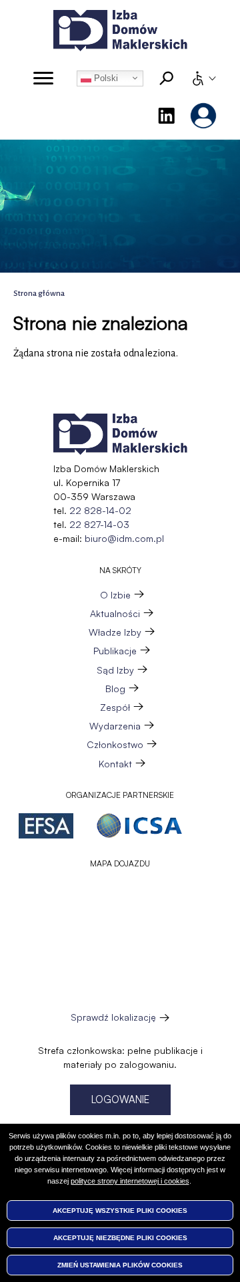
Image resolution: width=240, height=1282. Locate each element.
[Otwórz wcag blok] (203, 78)
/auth (203, 115)
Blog (115, 688)
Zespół (115, 707)
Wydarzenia (115, 725)
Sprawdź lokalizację (114, 1017)
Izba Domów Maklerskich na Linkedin (166, 116)
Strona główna (39, 293)
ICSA (139, 825)
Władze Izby (115, 632)
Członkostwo (115, 744)
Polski (104, 78)
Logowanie (120, 1099)
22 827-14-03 (99, 524)
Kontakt (115, 763)
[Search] (166, 78)
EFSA (46, 825)
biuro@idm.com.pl (124, 538)
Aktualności (115, 613)
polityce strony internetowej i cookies (130, 1181)
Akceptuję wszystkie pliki (120, 1210)
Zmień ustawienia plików (120, 1265)
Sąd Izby (115, 670)
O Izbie (115, 594)
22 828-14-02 (100, 510)
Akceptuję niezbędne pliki (120, 1237)
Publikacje (115, 650)
